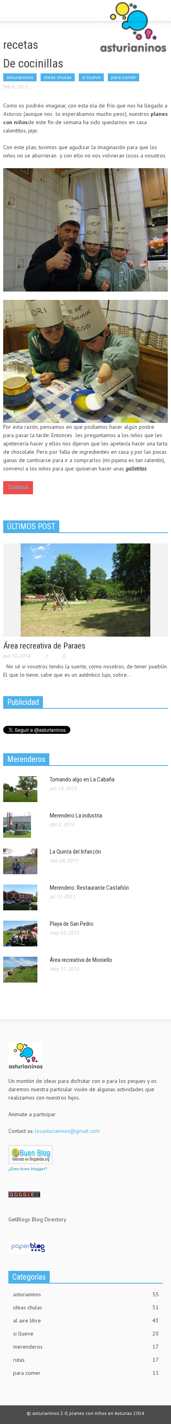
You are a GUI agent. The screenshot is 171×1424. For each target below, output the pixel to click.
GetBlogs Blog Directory (37, 1219)
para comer (123, 77)
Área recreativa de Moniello (81, 959)
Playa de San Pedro (71, 923)
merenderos (86, 1346)
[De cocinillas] (85, 230)
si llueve (91, 77)
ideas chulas (58, 77)
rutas (86, 1359)
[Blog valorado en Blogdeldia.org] (30, 1154)
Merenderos (26, 759)
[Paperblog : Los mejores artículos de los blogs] (28, 1246)
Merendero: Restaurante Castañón (89, 887)
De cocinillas (33, 63)
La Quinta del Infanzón (75, 851)
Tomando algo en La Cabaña (82, 779)
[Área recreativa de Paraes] (85, 589)
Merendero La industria (76, 815)
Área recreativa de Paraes (44, 646)
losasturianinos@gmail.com (67, 1130)
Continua (18, 487)
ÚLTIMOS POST (31, 526)
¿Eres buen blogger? (27, 1169)
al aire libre (86, 1320)
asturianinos (19, 77)
